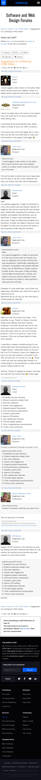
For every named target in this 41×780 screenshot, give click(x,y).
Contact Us (6, 706)
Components (6, 756)
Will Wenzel (16, 536)
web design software (14, 651)
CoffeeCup (6, 690)
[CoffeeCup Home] (22, 3)
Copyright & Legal (33, 766)
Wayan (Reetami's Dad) (21, 493)
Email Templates (7, 748)
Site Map (13, 770)
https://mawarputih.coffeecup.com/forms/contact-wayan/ (19, 525)
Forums (10, 29)
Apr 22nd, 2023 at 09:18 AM (11, 141)
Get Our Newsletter (9, 702)
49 (8, 68)
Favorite (19, 57)
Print (16, 52)
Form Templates (7, 752)
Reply (25, 52)
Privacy (5, 770)
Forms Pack (26, 698)
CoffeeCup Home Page (19, 763)
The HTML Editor (22, 29)
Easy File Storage (8, 725)
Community (27, 713)
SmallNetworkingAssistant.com (24, 102)
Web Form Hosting (8, 729)
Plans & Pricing (7, 733)
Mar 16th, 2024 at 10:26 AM (11, 530)
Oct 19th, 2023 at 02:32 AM (11, 488)
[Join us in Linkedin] (35, 679)
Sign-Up (30, 670)
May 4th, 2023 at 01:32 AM (10, 185)
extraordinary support (16, 656)
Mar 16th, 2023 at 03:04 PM (11, 71)
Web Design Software (9, 766)
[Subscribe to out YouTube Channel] (30, 679)
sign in (9, 41)
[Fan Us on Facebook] (24, 679)
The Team (5, 694)
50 (12, 68)
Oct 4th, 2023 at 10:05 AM (10, 381)
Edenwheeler (17, 190)
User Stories (27, 733)
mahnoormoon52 (18, 386)
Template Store (8, 739)
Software (26, 690)
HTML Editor (6, 648)
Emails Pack (27, 694)
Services (5, 713)
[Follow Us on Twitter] (19, 679)
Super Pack (27, 702)
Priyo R (15, 77)
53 (20, 68)
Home (3, 29)
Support (25, 717)
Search (6, 52)
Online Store (33, 763)
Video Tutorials (28, 721)
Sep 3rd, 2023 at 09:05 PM (10, 303)
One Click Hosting (8, 721)
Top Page (7, 763)
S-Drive (4, 717)
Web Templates (7, 744)
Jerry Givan (16, 146)
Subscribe (7, 57)
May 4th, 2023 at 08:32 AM (10, 232)
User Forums (27, 729)
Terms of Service (22, 776)
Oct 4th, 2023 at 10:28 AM (10, 430)
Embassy (26, 725)
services (29, 651)
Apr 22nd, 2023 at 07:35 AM (11, 97)
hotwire (15, 308)
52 (18, 68)
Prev (5, 68)
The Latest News (8, 698)
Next (24, 68)
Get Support (21, 766)
